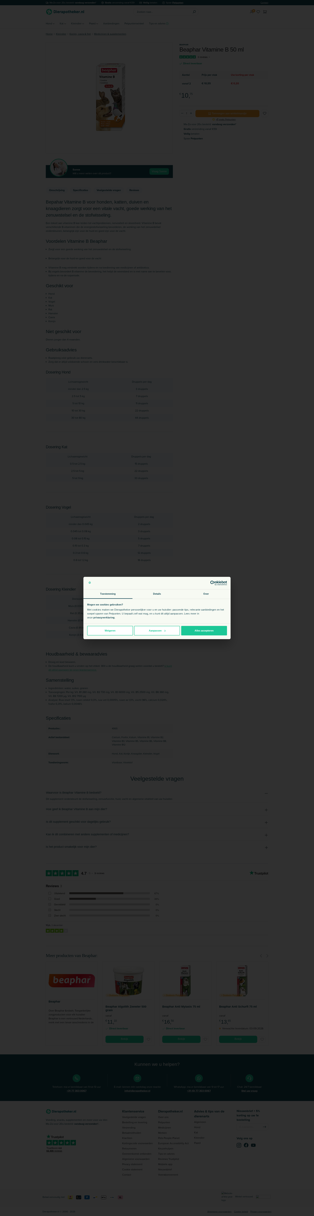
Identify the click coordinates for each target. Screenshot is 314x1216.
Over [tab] (206, 593)
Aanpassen (155, 630)
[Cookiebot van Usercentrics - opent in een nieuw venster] (212, 583)
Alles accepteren (204, 630)
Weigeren (110, 630)
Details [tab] (157, 593)
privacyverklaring (104, 617)
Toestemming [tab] (108, 593)
